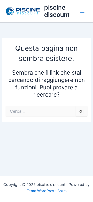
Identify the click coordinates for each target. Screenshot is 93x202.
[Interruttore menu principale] (82, 11)
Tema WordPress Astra (47, 191)
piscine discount (57, 11)
